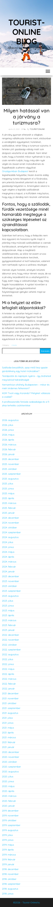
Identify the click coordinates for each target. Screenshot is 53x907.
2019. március (9, 854)
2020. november (10, 757)
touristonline (37, 129)
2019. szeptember (11, 825)
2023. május (8, 610)
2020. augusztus (10, 771)
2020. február (9, 800)
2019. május (8, 844)
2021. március (9, 737)
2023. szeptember (11, 590)
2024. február (9, 566)
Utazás (14, 345)
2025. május (8, 493)
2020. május (8, 786)
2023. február (9, 625)
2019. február (8, 859)
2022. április (8, 674)
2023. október (9, 586)
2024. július (7, 542)
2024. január (8, 571)
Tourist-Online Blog (26, 31)
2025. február (9, 508)
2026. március (9, 444)
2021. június (7, 722)
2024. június (8, 547)
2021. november (10, 698)
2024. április (8, 556)
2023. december (10, 576)
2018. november (10, 874)
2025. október (9, 469)
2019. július (7, 835)
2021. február (8, 742)
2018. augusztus (10, 888)
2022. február (9, 683)
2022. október (9, 644)
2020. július (7, 776)
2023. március (9, 620)
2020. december (10, 752)
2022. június (8, 664)
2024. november (10, 522)
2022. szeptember (11, 649)
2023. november (10, 581)
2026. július (7, 425)
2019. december (10, 810)
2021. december (10, 693)
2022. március (9, 678)
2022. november (10, 639)
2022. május (8, 669)
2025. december (10, 459)
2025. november (10, 464)
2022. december (10, 634)
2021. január (8, 747)
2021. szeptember (11, 708)
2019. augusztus (10, 830)
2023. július (7, 600)
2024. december (10, 517)
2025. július (7, 483)
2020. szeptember (11, 766)
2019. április (8, 849)
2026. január (8, 454)
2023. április (8, 615)
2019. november (10, 815)
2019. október (9, 820)
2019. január (8, 864)
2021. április (8, 732)
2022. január (8, 688)
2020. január (8, 805)
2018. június (7, 893)
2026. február (9, 449)
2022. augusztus (10, 654)
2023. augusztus (10, 595)
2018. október (9, 879)
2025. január (8, 512)
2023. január (8, 630)
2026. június (8, 429)
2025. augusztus (10, 478)
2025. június (8, 488)
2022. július (7, 659)
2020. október (9, 761)
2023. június (8, 605)
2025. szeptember (11, 473)
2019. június (7, 839)
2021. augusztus (10, 713)
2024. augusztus (10, 537)
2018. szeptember (11, 883)
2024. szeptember (11, 532)
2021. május (8, 727)
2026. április (8, 439)
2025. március (9, 503)
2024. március (9, 561)
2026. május (8, 434)
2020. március (9, 796)
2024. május (8, 551)
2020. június (8, 781)
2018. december (10, 869)
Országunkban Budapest (15, 171)
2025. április (8, 498)
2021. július (7, 717)
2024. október (9, 527)
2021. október (9, 703)
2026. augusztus (10, 420)
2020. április (8, 791)
